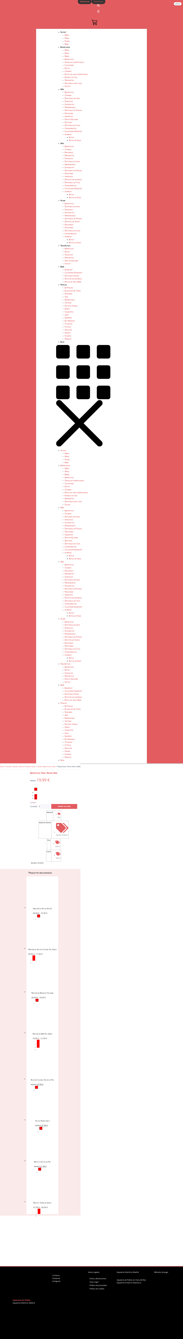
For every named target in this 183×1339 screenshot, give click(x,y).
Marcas (63, 284)
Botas (67, 68)
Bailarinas (69, 152)
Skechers (68, 293)
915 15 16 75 (84, 6)
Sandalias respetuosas (74, 62)
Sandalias (69, 101)
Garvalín (68, 329)
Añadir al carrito (64, 806)
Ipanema (68, 335)
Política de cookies (97, 1289)
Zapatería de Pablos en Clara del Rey (131, 1280)
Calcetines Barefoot (73, 131)
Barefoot (69, 269)
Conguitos (69, 311)
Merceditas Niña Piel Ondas (42, 1033)
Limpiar (33, 802)
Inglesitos (69, 116)
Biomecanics (70, 299)
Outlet (63, 32)
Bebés (67, 56)
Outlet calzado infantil (15, 766)
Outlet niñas (30, 766)
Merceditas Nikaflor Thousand (42, 992)
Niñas (67, 35)
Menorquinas (70, 107)
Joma (67, 314)
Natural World (71, 305)
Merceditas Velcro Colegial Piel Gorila (42, 949)
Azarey (68, 332)
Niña (62, 143)
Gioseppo (68, 317)
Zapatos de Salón (72, 221)
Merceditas (69, 80)
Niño (62, 89)
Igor (66, 296)
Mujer (67, 41)
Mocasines (69, 113)
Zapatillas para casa (73, 83)
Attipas (68, 326)
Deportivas (69, 59)
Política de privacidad (98, 1285)
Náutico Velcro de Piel (42, 1161)
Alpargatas (69, 104)
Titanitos (68, 323)
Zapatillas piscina (72, 275)
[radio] (35, 789)
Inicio (2, 766)
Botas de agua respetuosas (76, 74)
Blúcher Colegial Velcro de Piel (42, 1079)
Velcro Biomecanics (42, 1120)
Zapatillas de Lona (72, 98)
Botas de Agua (75, 140)
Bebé (66, 44)
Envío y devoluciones (98, 1278)
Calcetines (69, 65)
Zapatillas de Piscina (73, 110)
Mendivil (68, 338)
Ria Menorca (70, 320)
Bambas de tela (71, 77)
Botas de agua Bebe (73, 281)
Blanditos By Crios (73, 290)
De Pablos (69, 287)
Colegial (68, 71)
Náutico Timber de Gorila (42, 1202)
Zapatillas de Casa (72, 125)
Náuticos (68, 122)
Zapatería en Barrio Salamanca (129, 1283)
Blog (62, 341)
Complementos (71, 128)
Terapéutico (65, 245)
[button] (101, 396)
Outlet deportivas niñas (46, 766)
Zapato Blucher (71, 119)
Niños (67, 38)
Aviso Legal (94, 1282)
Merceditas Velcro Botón (42, 908)
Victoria (68, 302)
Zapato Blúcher (71, 260)
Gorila (67, 308)
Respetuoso (65, 47)
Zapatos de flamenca (73, 179)
